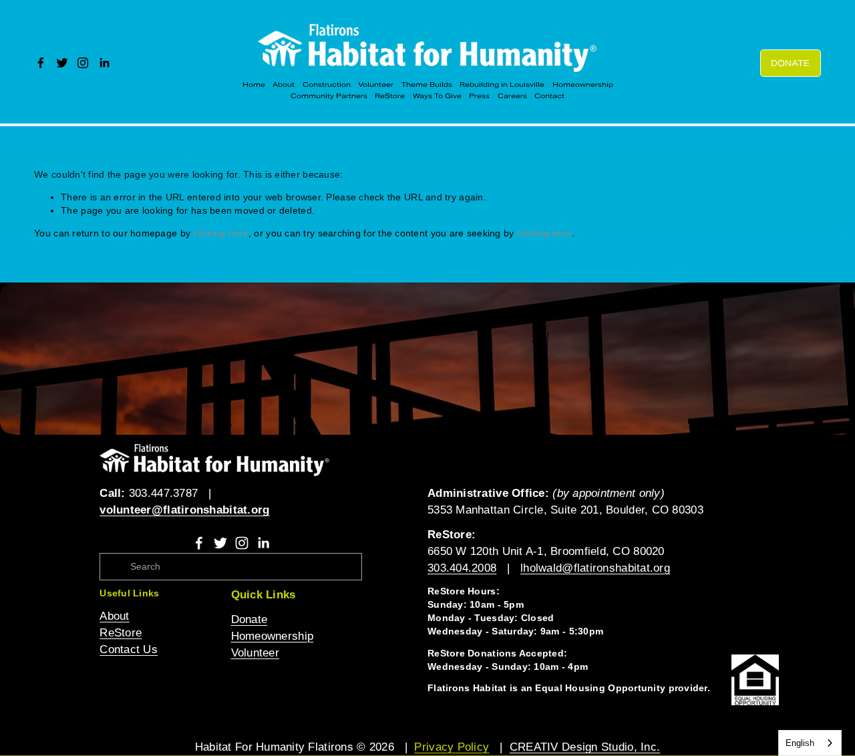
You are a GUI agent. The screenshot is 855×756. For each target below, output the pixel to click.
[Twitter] (62, 62)
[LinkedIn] (104, 62)
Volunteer (375, 84)
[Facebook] (40, 62)
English (800, 743)
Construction (327, 84)
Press (479, 95)
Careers (512, 95)
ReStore (390, 95)
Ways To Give (437, 95)
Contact (549, 95)
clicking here (220, 233)
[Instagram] (83, 62)
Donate (790, 63)
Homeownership (582, 84)
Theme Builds (426, 84)
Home (253, 84)
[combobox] (810, 743)
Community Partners (329, 95)
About (284, 84)
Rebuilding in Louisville (502, 84)
